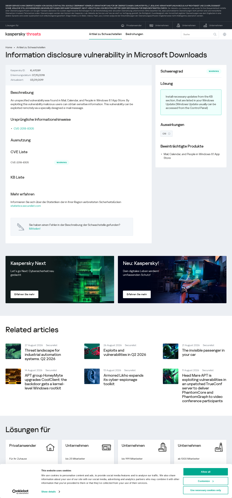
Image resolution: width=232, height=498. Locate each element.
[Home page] (24, 34)
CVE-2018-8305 (24, 128)
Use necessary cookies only (205, 490)
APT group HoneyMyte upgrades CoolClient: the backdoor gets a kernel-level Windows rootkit (46, 381)
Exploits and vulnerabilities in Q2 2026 (125, 352)
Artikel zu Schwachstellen (105, 34)
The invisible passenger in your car (203, 352)
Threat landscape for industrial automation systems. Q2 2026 (43, 354)
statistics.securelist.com (26, 205)
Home (9, 47)
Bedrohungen (134, 34)
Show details (48, 491)
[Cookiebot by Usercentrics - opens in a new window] (20, 491)
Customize (204, 481)
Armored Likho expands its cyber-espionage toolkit (123, 379)
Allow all (205, 471)
